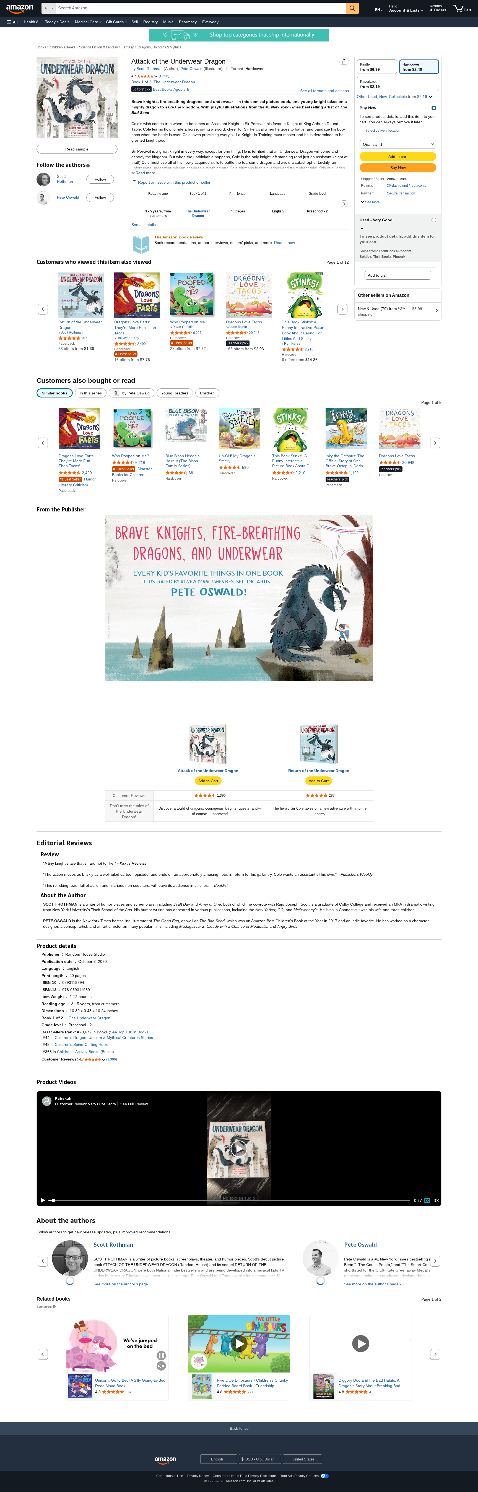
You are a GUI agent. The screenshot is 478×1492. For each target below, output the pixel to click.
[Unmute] (436, 1200)
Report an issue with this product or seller (174, 182)
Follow (100, 179)
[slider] (229, 1200)
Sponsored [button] (44, 1306)
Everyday (210, 22)
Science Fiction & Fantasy (98, 47)
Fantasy (128, 47)
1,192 (354, 473)
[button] (12, 22)
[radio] (377, 67)
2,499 (87, 473)
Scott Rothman (150, 68)
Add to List (377, 275)
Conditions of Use (169, 1476)
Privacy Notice (198, 1476)
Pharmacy (188, 22)
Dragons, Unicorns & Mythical (160, 47)
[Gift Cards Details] (126, 22)
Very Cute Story (102, 1103)
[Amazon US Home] (165, 1461)
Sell (134, 22)
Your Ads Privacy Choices (299, 1476)
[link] (81, 324)
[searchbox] (201, 8)
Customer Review (70, 1103)
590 (245, 467)
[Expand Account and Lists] (422, 10)
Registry (150, 22)
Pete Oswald (191, 68)
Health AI (32, 22)
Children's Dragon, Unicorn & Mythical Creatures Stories (104, 1037)
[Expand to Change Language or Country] (382, 10)
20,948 (408, 462)
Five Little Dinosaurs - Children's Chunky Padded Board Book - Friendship (252, 1383)
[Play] (41, 1200)
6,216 (140, 462)
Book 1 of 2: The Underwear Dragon (163, 82)
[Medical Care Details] (101, 22)
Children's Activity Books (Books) (85, 1051)
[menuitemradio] (427, 1200)
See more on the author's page (120, 1284)
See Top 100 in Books (129, 1032)
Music (168, 22)
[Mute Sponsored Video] (161, 1366)
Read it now (284, 242)
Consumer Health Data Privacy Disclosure (244, 1476)
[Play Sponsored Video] (239, 1344)
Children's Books (62, 47)
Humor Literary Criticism (77, 482)
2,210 (300, 473)
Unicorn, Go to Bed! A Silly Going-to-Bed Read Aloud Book (130, 1383)
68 (191, 473)
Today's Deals (57, 22)
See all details (143, 224)
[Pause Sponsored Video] (161, 1356)
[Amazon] (20, 8)
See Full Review (134, 1103)
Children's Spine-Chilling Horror (82, 1044)
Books (41, 47)
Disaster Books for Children (132, 472)
